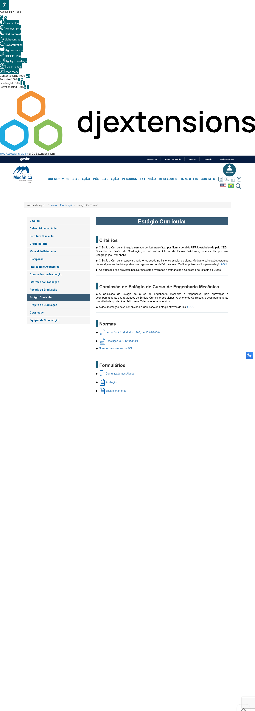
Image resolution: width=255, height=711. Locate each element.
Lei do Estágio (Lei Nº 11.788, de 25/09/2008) (133, 332)
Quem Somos (58, 179)
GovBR (24, 159)
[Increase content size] (29, 76)
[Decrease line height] (21, 83)
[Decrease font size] (19, 79)
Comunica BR (152, 159)
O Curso (35, 220)
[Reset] (1, 17)
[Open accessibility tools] (4, 5)
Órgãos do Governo (227, 159)
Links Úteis (189, 179)
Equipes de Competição (44, 320)
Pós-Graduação (106, 179)
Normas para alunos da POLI (116, 348)
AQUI (224, 264)
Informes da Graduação (44, 282)
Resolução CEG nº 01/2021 (122, 341)
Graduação (80, 179)
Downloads (37, 312)
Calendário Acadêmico (44, 228)
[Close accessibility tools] (5, 18)
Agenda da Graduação (43, 289)
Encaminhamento (116, 390)
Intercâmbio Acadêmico (45, 266)
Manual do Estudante (43, 251)
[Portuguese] (231, 185)
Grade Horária (38, 243)
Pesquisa (129, 179)
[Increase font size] (22, 79)
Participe (192, 159)
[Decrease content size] (27, 76)
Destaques (168, 179)
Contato (208, 179)
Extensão (148, 179)
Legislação (208, 159)
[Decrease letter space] (25, 87)
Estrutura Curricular (42, 236)
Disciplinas (36, 259)
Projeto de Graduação (43, 304)
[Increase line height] (24, 83)
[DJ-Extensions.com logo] (127, 149)
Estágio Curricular (41, 297)
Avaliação (111, 382)
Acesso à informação (173, 159)
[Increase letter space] (28, 87)
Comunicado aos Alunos (120, 373)
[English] (224, 185)
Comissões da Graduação (46, 274)
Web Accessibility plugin (14, 153)
